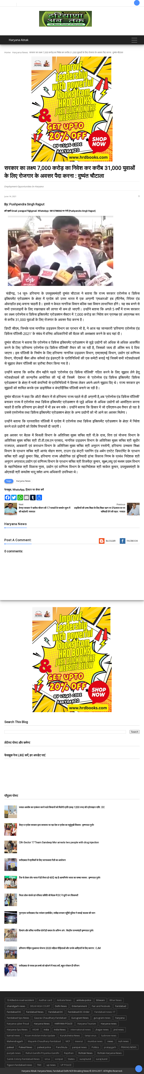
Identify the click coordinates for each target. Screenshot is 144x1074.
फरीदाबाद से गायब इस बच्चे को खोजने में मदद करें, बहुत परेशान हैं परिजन (49, 965)
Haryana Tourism (86, 1023)
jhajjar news (102, 1029)
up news (51, 1064)
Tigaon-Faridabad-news (19, 1064)
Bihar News (116, 1000)
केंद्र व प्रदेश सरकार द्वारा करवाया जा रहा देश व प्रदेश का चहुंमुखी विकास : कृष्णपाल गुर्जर (56, 824)
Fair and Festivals (101, 1006)
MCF (68, 1041)
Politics (95, 1047)
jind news (119, 1029)
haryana (120, 1017)
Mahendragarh (15, 1041)
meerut (79, 1041)
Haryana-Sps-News (17, 1029)
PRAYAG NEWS (128, 1047)
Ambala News (64, 1000)
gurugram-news (102, 1017)
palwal (10, 1047)
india (46, 1029)
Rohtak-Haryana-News (109, 1053)
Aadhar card (45, 1000)
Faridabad (120, 1006)
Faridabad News (35, 1011)
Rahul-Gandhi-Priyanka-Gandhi (42, 1053)
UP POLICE (66, 1064)
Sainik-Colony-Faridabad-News (23, 1059)
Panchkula (61, 1047)
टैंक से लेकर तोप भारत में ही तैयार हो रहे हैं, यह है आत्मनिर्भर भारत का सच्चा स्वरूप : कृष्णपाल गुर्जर (59, 877)
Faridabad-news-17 (104, 1011)
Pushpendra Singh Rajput (26, 204)
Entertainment (79, 1006)
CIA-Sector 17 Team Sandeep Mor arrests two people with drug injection (59, 842)
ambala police (83, 1000)
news (110, 1041)
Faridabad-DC (55, 1011)
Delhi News (61, 1006)
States (71, 1059)
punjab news (14, 1053)
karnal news (13, 1035)
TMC (39, 1064)
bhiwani (100, 1000)
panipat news (79, 1047)
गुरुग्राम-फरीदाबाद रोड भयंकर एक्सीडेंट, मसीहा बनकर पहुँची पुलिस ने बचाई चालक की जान (57, 913)
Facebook (132, 540)
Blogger (111, 540)
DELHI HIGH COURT (40, 1006)
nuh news (123, 1041)
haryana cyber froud (18, 1023)
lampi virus (90, 1035)
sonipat (59, 1059)
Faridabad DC (14, 1011)
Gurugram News (80, 1017)
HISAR (35, 1029)
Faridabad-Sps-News (18, 1017)
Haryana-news (109, 1023)
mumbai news (95, 1041)
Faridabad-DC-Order (79, 1011)
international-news (81, 1029)
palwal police (44, 1047)
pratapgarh (110, 1047)
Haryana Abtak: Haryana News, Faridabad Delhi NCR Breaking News (55, 1070)
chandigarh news (16, 1006)
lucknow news (108, 1035)
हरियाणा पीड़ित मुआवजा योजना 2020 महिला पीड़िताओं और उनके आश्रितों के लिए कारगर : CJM (60, 948)
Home (7, 52)
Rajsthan (69, 1053)
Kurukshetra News (70, 1035)
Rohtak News (85, 1053)
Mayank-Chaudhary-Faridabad (44, 1041)
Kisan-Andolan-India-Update (40, 1035)
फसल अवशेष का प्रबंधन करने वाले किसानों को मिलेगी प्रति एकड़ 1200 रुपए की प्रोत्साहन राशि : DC (62, 807)
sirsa (47, 1059)
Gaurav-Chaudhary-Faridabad (50, 1017)
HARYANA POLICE (64, 1023)
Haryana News (20, 52)
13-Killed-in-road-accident (20, 1000)
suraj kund (85, 1059)
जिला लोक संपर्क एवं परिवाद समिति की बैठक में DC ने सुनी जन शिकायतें (48, 895)
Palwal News (25, 1047)
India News (60, 1029)
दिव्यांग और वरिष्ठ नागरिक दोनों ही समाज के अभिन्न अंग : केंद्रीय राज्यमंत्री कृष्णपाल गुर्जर (56, 930)
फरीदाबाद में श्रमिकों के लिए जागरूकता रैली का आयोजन (42, 860)
